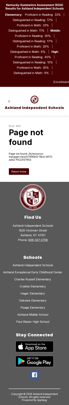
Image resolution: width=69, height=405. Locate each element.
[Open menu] (9, 101)
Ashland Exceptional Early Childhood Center (32, 272)
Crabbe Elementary (33, 286)
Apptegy (42, 399)
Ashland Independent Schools (33, 265)
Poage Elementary (33, 307)
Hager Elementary (33, 293)
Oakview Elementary (33, 300)
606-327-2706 (38, 240)
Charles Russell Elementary (32, 279)
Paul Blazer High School (32, 321)
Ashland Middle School (32, 314)
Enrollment (61, 82)
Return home (19, 171)
